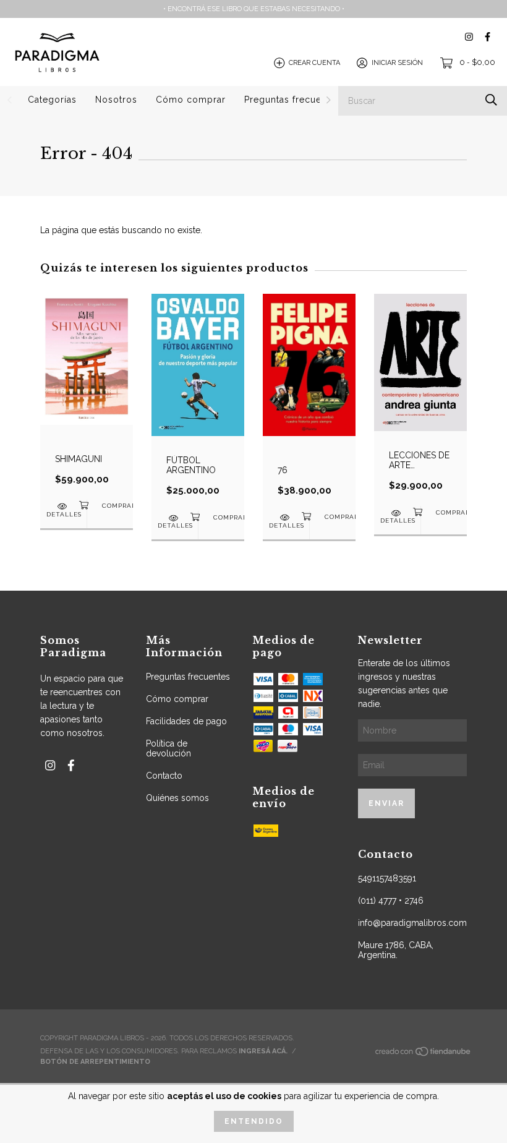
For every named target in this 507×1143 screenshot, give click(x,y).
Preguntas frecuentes (292, 100)
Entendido (253, 1121)
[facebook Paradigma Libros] (487, 36)
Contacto (164, 776)
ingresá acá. (263, 1051)
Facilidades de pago (186, 721)
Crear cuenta (314, 63)
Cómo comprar (191, 100)
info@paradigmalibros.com (412, 923)
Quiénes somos (177, 798)
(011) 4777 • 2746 (391, 900)
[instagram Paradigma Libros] (469, 36)
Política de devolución (168, 748)
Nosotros (116, 100)
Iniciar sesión (397, 63)
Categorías (52, 100)
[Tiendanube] (423, 1055)
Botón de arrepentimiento (95, 1062)
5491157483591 (387, 878)
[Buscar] (491, 100)
